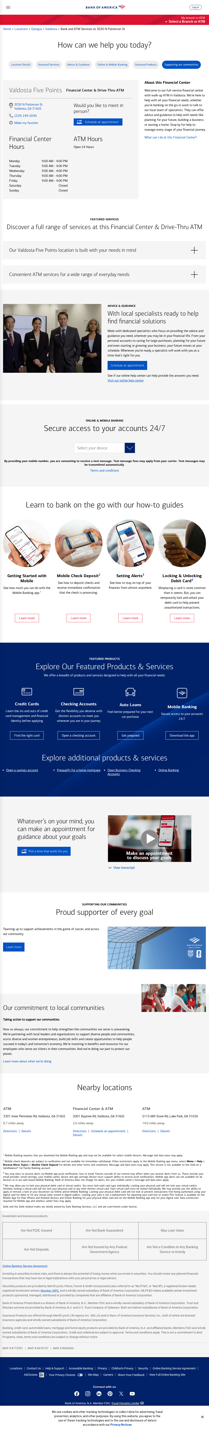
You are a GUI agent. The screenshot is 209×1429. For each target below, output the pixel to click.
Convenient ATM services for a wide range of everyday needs (104, 274)
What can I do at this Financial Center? (171, 137)
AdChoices (30, 1374)
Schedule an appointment (96, 123)
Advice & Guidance (78, 64)
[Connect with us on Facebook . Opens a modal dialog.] (76, 1393)
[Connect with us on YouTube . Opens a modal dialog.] (132, 1393)
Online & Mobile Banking (112, 64)
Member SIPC (50, 1290)
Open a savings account (22, 770)
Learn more (27, 618)
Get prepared (130, 735)
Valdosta (51, 29)
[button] (8, 7)
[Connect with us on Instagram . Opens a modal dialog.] (87, 1393)
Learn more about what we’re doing (27, 1061)
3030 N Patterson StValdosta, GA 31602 (28, 106)
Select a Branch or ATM (187, 21)
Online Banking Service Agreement (24, 1266)
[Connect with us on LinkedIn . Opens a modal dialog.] (99, 1393)
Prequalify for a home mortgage (78, 770)
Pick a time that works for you (48, 851)
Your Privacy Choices (62, 1375)
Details (26, 1131)
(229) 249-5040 (25, 116)
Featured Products (146, 64)
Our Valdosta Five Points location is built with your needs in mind (104, 250)
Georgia (37, 29)
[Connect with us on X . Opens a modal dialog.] (121, 1393)
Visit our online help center (126, 380)
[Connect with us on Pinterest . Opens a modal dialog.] (110, 1393)
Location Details (20, 64)
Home (7, 29)
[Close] (202, 1416)
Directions (10, 1131)
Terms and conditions (104, 470)
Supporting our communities (181, 64)
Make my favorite (26, 123)
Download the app (182, 735)
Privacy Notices (121, 1424)
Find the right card (26, 735)
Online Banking (168, 770)
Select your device (92, 448)
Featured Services (48, 64)
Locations (21, 29)
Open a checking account (79, 735)
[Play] (150, 838)
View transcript (124, 868)
